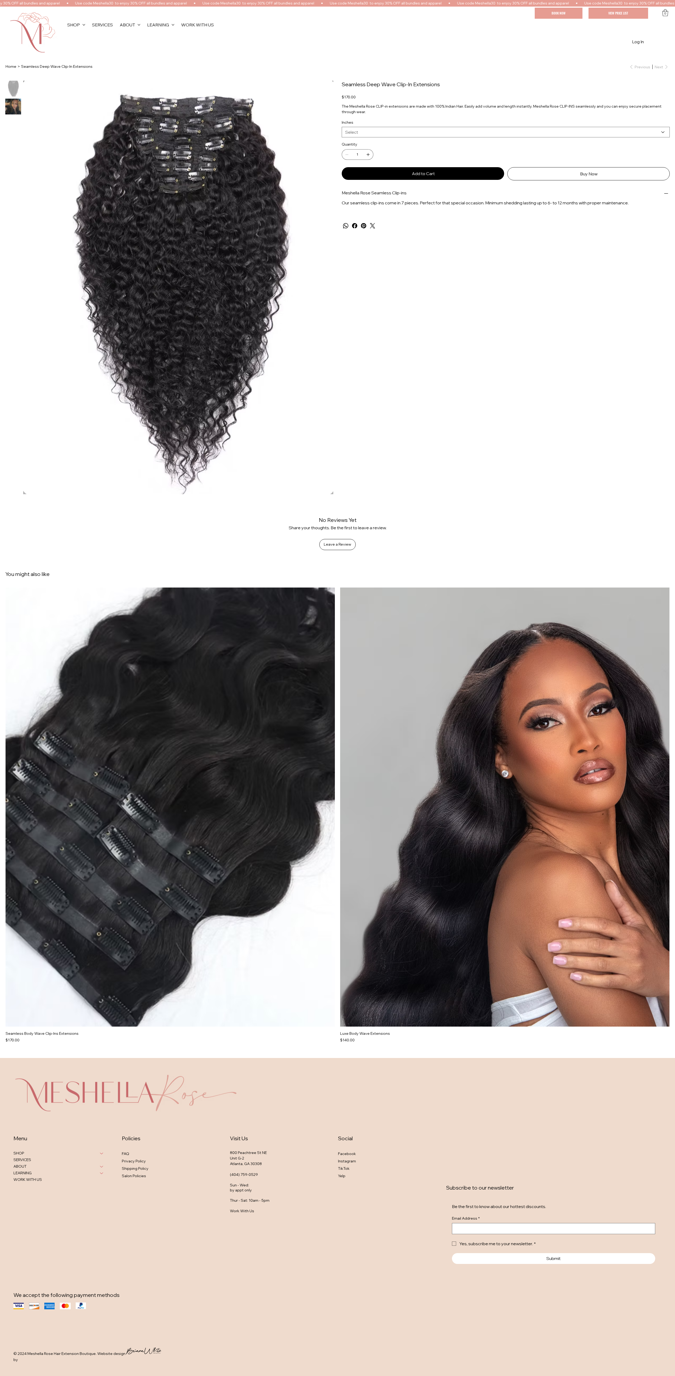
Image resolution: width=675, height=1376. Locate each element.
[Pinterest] (364, 226)
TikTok (344, 1168)
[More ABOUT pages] (139, 24)
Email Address (466, 1218)
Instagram (347, 1161)
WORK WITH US (27, 1179)
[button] (665, 12)
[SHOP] (101, 1153)
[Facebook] (355, 226)
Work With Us (242, 1211)
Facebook (347, 1153)
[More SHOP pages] (84, 24)
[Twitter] (373, 226)
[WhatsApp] (346, 226)
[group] (337, 815)
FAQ (125, 1153)
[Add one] (368, 154)
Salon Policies (134, 1175)
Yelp (341, 1175)
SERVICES (22, 1159)
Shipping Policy (135, 1168)
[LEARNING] (101, 1173)
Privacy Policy (134, 1161)
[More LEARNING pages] (173, 24)
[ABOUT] (101, 1166)
